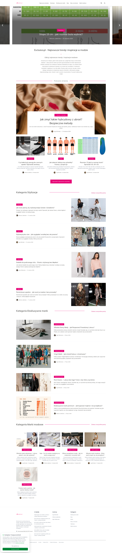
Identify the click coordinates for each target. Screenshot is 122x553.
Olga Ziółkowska (55, 519)
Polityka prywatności (33, 542)
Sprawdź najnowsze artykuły (61, 181)
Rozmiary (61, 30)
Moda (61, 158)
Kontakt (39, 542)
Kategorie (73, 512)
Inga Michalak (55, 514)
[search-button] (101, 3)
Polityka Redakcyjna (53, 542)
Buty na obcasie (74, 3)
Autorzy (54, 512)
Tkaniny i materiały (61, 115)
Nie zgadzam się (15, 546)
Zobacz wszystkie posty (98, 193)
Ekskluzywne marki (60, 3)
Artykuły (36, 512)
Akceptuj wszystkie (15, 549)
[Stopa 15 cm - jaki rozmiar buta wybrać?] (61, 25)
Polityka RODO (45, 542)
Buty (68, 3)
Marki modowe (82, 3)
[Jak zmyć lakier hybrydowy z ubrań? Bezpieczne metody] (61, 109)
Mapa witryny (61, 542)
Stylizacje (52, 3)
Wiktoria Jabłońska (56, 517)
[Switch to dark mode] (105, 3)
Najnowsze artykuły (44, 3)
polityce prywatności (20, 542)
